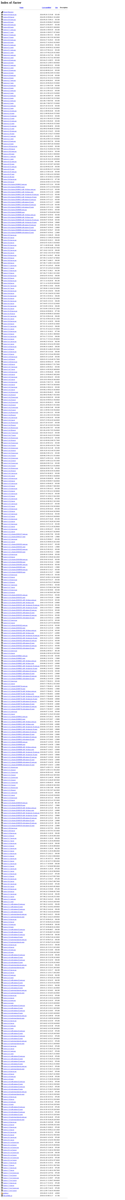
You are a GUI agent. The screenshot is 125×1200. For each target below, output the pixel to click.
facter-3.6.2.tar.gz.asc (10, 306)
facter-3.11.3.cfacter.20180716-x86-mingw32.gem (18, 704)
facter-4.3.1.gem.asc (9, 65)
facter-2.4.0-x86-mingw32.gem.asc (14, 1081)
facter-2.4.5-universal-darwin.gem (13, 993)
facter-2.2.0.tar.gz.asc (10, 1122)
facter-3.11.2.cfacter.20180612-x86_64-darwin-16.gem (20, 729)
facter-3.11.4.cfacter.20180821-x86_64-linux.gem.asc (19, 661)
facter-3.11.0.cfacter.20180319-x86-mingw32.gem (18, 820)
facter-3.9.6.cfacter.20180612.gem (14, 187)
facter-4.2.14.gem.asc (10, 111)
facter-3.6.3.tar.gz (8, 303)
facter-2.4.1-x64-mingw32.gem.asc (14, 1061)
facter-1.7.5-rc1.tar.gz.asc (11, 1178)
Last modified (46, 7)
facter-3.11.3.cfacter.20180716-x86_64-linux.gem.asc (19, 691)
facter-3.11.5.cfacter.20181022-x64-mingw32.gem (18, 648)
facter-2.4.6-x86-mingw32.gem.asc (14, 955)
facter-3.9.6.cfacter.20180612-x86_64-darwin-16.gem (20, 197)
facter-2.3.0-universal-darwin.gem (13, 1119)
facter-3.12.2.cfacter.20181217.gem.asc (15, 534)
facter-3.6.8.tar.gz (8, 283)
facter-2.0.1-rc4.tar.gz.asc (11, 1142)
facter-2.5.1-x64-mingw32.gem (13, 912)
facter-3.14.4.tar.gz (9, 384)
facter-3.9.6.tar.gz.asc (10, 179)
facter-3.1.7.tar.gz (8, 841)
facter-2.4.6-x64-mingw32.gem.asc (14, 960)
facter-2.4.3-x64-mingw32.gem (13, 1038)
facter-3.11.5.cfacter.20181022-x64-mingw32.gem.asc (20, 645)
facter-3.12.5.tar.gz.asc (10, 514)
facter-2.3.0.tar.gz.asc (10, 1097)
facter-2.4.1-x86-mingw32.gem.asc (14, 1056)
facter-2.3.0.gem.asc (9, 1102)
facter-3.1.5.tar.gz (8, 851)
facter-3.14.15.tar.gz (9, 445)
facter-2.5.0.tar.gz (8, 922)
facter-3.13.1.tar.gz (9, 506)
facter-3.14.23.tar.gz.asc (10, 397)
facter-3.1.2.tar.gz (8, 866)
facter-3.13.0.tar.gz (9, 511)
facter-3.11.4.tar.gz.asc (10, 651)
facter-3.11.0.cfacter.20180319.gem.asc (15, 803)
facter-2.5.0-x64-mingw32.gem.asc (14, 934)
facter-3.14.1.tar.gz (9, 476)
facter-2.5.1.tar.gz (8, 896)
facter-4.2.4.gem (8, 98)
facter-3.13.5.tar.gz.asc (10, 483)
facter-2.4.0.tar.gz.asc (10, 1071)
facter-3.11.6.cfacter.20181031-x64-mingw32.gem (18, 618)
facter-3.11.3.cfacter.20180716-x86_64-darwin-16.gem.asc (21, 696)
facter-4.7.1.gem (8, 32)
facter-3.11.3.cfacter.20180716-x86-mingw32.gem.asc (20, 701)
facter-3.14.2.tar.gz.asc (10, 417)
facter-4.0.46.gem (8, 177)
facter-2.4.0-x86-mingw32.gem (13, 1084)
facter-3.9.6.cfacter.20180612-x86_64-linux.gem (18, 192)
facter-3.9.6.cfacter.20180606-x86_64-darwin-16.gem (20, 222)
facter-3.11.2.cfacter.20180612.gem (14, 719)
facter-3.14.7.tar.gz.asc (10, 367)
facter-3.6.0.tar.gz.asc (10, 321)
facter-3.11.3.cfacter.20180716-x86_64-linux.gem (18, 694)
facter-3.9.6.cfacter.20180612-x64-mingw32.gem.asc (19, 204)
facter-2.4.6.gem (8, 952)
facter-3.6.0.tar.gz (8, 324)
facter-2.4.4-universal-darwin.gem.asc (15, 1016)
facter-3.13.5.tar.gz (9, 486)
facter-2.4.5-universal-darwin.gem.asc (15, 990)
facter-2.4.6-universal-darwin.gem (13, 967)
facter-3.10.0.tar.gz (9, 831)
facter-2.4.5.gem (8, 978)
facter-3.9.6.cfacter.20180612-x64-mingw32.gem (18, 207)
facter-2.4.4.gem (8, 1003)
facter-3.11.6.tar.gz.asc (10, 590)
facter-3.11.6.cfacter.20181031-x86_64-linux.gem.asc (19, 600)
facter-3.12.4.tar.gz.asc (10, 519)
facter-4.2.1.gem (8, 139)
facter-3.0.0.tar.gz (8, 891)
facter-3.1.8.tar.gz (8, 836)
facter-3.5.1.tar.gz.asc (10, 326)
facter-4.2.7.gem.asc (9, 80)
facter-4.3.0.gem (8, 73)
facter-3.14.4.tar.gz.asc (10, 382)
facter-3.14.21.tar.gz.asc (10, 407)
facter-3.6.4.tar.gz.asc (10, 296)
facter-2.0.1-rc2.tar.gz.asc (11, 1152)
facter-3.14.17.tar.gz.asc (10, 433)
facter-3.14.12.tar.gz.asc (10, 458)
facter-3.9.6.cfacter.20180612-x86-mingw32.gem (18, 202)
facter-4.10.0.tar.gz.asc (10, 146)
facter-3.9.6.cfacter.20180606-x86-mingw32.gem (18, 227)
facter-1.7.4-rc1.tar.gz (10, 1190)
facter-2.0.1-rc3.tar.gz (10, 1150)
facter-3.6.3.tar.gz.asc (10, 301)
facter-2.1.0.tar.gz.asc (10, 1127)
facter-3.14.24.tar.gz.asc (10, 392)
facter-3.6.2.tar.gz (8, 308)
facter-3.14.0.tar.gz (9, 481)
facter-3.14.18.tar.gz (9, 430)
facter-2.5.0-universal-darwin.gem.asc (15, 940)
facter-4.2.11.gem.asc (10, 126)
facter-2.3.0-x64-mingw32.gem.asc (14, 1112)
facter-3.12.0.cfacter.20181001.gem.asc (15, 564)
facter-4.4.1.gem (8, 57)
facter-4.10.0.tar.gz (9, 149)
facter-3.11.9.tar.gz (9, 577)
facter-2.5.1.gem (8, 901)
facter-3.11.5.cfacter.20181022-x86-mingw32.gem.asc (20, 640)
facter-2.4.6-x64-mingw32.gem (13, 962)
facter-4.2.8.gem (8, 78)
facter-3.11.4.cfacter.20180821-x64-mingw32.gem (18, 678)
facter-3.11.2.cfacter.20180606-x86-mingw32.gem (18, 760)
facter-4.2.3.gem (8, 103)
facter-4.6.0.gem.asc (9, 40)
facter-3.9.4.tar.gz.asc (10, 240)
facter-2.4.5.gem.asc (9, 975)
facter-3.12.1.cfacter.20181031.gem (14, 547)
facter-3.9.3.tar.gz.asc (10, 245)
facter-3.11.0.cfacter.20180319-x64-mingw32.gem (18, 825)
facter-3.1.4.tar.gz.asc (10, 853)
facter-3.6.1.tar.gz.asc (10, 316)
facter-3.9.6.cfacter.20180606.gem (14, 212)
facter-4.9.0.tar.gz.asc (10, 14)
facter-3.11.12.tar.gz (9, 780)
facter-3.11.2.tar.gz (9, 714)
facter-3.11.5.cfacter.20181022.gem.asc (15, 625)
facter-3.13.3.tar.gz (9, 496)
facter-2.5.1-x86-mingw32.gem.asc (14, 904)
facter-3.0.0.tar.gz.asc (10, 889)
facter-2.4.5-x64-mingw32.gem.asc (14, 985)
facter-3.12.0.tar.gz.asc (10, 554)
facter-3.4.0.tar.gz (8, 349)
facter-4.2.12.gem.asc (10, 121)
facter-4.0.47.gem (8, 174)
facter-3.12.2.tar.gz (9, 531)
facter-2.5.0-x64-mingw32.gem (13, 937)
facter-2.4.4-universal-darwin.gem (13, 1018)
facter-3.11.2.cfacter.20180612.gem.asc (15, 716)
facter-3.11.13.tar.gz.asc (10, 772)
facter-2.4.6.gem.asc (9, 950)
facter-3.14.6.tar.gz (9, 374)
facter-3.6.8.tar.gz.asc (10, 281)
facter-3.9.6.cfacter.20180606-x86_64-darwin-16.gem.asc (21, 220)
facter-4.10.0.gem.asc (10, 151)
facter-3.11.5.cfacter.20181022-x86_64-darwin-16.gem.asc (21, 635)
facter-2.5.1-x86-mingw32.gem (13, 907)
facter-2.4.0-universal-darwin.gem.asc (15, 1092)
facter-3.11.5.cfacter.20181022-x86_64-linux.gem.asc (19, 630)
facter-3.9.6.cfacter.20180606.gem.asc (15, 210)
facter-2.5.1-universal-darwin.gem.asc (15, 914)
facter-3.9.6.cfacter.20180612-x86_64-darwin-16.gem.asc (21, 194)
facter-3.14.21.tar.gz (9, 410)
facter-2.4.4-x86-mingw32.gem (13, 1008)
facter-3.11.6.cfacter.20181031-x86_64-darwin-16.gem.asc (21, 605)
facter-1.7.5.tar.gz (8, 1170)
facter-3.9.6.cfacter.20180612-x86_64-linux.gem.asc (19, 189)
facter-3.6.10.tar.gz (9, 313)
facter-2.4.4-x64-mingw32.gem (13, 1013)
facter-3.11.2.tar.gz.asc (10, 711)
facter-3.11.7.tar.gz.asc (10, 585)
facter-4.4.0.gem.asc (9, 60)
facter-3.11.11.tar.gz (9, 785)
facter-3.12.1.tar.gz (9, 542)
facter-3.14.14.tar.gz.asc (10, 448)
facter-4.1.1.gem (8, 159)
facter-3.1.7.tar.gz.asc (10, 838)
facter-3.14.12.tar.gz (9, 460)
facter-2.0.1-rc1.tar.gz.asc (11, 1157)
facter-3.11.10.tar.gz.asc (10, 787)
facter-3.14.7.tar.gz (9, 369)
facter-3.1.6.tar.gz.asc (10, 843)
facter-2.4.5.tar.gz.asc (10, 970)
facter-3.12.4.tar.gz (9, 521)
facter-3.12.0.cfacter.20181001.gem (14, 567)
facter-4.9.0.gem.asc (9, 19)
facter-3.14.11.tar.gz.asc (10, 463)
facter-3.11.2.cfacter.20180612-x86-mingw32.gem (18, 734)
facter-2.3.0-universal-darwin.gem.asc (15, 1117)
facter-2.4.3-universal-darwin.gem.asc (15, 1041)
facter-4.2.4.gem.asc (9, 96)
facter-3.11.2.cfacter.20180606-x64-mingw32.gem (18, 765)
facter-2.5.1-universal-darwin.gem (13, 917)
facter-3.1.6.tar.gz (8, 846)
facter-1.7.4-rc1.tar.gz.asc (11, 1188)
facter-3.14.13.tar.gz (9, 455)
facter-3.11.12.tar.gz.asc (10, 777)
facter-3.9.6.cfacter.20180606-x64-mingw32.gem (18, 232)
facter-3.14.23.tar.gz (9, 400)
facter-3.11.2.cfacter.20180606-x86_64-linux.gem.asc (19, 747)
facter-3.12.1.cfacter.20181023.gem (14, 552)
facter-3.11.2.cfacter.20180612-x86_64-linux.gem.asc (19, 722)
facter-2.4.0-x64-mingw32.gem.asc (14, 1087)
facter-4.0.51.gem (8, 169)
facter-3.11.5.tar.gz (9, 623)
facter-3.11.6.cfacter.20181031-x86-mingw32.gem (18, 613)
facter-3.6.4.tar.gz (8, 298)
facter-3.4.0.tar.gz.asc (10, 346)
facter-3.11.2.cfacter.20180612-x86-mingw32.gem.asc (20, 732)
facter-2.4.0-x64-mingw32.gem (13, 1089)
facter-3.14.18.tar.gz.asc (10, 428)
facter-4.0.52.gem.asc (10, 161)
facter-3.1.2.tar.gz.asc (10, 863)
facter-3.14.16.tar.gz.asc (10, 438)
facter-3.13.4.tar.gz (9, 491)
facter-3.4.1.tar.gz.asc (10, 341)
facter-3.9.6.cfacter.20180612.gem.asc (15, 184)
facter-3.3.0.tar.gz (8, 354)
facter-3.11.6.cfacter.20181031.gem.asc (15, 595)
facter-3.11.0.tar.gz (9, 800)
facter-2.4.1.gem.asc (9, 1051)
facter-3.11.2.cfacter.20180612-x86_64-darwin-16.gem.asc (21, 727)
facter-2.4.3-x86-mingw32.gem (13, 1033)
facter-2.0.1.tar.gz (8, 1140)
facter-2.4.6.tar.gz (8, 947)
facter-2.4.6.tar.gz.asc (10, 945)
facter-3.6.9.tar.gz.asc (10, 275)
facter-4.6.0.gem (8, 42)
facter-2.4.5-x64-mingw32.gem (13, 988)
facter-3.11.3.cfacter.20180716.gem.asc (15, 686)
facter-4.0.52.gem (8, 164)
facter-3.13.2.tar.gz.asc (10, 498)
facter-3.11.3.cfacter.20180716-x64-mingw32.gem (18, 709)
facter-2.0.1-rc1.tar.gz (10, 1160)
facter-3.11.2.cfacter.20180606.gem (14, 744)
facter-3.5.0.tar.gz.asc (10, 331)
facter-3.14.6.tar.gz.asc (10, 372)
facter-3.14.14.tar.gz (9, 450)
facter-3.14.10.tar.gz (9, 471)
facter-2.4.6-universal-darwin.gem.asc (15, 965)
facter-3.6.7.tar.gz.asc (10, 286)
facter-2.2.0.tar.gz (8, 1125)
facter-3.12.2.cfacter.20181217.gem (14, 537)
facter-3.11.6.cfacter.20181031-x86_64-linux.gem (18, 602)
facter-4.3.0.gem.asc (9, 70)
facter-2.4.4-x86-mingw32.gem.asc (14, 1005)
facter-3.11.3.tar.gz (9, 684)
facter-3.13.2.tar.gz (9, 501)
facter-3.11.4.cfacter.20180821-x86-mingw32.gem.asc (20, 671)
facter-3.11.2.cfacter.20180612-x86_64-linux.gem (18, 724)
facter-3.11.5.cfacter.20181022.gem (14, 628)
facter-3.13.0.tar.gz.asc (10, 509)
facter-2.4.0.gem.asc (9, 1076)
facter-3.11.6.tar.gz (9, 592)
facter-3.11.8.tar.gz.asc (10, 580)
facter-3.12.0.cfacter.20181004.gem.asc (15, 559)
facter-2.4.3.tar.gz (8, 1023)
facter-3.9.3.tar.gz (8, 248)
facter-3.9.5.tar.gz (8, 237)
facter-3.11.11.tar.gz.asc (10, 782)
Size (56, 7)
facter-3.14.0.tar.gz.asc (10, 478)
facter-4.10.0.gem (8, 154)
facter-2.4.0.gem (8, 1079)
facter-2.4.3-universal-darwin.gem (13, 1043)
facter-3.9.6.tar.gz (8, 182)
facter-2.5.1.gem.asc (9, 899)
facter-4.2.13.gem (8, 118)
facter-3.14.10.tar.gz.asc (10, 468)
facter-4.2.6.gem (8, 88)
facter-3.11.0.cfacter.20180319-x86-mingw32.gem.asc (20, 818)
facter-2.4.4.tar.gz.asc (10, 995)
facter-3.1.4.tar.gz (8, 856)
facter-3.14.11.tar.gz (9, 466)
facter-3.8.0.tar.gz (8, 263)
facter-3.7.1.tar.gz (8, 268)
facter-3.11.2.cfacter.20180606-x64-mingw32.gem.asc (20, 762)
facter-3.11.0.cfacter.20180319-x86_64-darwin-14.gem (20, 815)
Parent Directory (8, 12)
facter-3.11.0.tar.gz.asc (10, 798)
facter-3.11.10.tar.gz (9, 790)
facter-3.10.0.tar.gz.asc (10, 828)
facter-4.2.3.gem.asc (9, 101)
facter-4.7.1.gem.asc (9, 30)
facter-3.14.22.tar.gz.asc (10, 402)
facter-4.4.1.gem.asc (9, 55)
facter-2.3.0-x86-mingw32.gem (13, 1109)
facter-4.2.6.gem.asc (9, 85)
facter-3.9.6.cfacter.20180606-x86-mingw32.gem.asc (19, 225)
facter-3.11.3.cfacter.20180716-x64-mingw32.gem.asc (20, 706)
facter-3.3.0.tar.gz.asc (10, 351)
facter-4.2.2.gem (8, 108)
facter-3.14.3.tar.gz (9, 390)
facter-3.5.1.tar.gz (8, 329)
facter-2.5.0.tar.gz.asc (10, 919)
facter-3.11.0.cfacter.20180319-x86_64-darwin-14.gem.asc (21, 813)
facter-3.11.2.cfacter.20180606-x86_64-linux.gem (18, 749)
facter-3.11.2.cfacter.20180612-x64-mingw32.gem (18, 739)
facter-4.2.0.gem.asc (9, 141)
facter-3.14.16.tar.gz (9, 440)
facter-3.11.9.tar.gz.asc (10, 575)
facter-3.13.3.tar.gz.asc (10, 493)
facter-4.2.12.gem (8, 123)
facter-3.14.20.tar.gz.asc (10, 412)
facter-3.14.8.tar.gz (9, 364)
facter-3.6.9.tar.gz (8, 278)
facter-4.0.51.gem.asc (10, 166)
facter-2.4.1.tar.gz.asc (10, 1046)
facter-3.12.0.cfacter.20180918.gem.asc (15, 569)
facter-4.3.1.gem (8, 68)
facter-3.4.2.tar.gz (8, 339)
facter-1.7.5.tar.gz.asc (10, 1168)
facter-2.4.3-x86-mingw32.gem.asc (14, 1031)
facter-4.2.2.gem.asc (9, 106)
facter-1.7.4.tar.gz (8, 1185)
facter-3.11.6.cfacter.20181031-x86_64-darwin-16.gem (20, 607)
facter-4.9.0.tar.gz (8, 17)
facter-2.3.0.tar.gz (8, 1099)
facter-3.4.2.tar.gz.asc (10, 336)
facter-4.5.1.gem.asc (9, 50)
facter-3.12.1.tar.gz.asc (10, 539)
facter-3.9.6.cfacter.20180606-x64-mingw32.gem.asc (19, 230)
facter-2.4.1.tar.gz (8, 1048)
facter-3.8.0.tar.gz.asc (10, 260)
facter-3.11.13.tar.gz (9, 775)
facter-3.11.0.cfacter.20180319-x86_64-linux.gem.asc (19, 808)
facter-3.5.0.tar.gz (8, 334)
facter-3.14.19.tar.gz (9, 425)
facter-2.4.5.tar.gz (8, 972)
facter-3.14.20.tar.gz (9, 415)
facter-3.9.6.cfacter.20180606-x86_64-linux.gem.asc (19, 215)
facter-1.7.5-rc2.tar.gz (10, 1175)
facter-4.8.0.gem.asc (9, 25)
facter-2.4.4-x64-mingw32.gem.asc (14, 1010)
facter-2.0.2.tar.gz (8, 1135)
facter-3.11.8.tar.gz (9, 582)
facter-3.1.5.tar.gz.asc (10, 848)
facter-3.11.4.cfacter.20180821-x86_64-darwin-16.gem (20, 668)
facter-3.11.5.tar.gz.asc (10, 620)
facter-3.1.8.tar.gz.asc (10, 833)
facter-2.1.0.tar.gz (8, 1130)
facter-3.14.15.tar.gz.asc (10, 443)
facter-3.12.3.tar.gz (9, 526)
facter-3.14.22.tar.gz (9, 405)
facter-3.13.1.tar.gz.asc (10, 504)
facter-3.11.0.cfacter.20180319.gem (14, 805)
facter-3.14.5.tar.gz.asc (10, 377)
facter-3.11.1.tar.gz (9, 795)
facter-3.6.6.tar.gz (8, 293)
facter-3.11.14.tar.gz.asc (10, 767)
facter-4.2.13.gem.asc (10, 116)
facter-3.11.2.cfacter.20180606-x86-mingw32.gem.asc (20, 757)
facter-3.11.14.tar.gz (9, 770)
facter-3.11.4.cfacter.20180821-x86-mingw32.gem (18, 673)
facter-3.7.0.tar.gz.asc (10, 270)
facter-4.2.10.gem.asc (10, 131)
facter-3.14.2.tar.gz (9, 420)
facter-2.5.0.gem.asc (9, 924)
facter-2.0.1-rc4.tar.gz (10, 1145)
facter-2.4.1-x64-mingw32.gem (13, 1064)
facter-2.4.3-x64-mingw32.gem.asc (14, 1036)
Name (21, 7)
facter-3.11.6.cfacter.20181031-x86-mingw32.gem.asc (20, 610)
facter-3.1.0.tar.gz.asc (10, 874)
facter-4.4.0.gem (8, 63)
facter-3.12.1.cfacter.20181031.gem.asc (15, 544)
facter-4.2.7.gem (8, 83)
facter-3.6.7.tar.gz (8, 288)
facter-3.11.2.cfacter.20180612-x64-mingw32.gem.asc (20, 737)
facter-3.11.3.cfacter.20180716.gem (14, 689)
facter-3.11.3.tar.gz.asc (10, 681)
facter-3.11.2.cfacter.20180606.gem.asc (15, 742)
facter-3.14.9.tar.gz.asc (10, 357)
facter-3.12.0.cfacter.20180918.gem (14, 572)
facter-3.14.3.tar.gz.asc (10, 387)
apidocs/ (5, 1193)
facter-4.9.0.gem (8, 22)
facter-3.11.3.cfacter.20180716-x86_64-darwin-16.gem (20, 699)
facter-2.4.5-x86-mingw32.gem (13, 983)
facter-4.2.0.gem (8, 144)
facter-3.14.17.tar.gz (9, 435)
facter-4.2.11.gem (8, 128)
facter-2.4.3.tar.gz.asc (10, 1021)
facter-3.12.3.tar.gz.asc (10, 524)
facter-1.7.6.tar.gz (8, 1165)
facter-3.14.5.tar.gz (9, 379)
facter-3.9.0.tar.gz (8, 258)
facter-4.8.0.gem (8, 27)
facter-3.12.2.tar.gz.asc (10, 529)
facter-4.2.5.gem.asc (9, 90)
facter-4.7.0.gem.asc (9, 35)
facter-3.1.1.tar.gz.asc (10, 869)
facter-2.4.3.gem (8, 1028)
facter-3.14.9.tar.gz (9, 359)
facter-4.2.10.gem (8, 134)
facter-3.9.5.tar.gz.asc (10, 235)
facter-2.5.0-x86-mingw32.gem (13, 932)
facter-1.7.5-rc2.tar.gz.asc (11, 1173)
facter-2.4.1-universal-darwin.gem (13, 1069)
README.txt (7, 1195)
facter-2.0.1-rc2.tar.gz (10, 1155)
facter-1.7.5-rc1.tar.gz (10, 1180)
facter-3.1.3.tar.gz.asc (10, 858)
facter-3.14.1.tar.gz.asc (10, 473)
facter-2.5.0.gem (8, 927)
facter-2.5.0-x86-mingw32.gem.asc (14, 929)
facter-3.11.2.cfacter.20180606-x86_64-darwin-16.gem (20, 754)
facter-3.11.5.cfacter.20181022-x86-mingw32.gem (18, 643)
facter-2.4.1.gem (8, 1054)
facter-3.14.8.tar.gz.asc (10, 362)
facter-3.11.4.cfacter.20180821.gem (14, 658)
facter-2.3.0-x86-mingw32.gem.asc (14, 1107)
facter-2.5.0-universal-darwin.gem (13, 942)
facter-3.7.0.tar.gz (8, 273)
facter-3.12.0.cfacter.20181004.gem (14, 562)
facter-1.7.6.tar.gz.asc (10, 1163)
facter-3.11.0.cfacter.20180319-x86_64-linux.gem (18, 810)
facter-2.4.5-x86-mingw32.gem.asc (14, 980)
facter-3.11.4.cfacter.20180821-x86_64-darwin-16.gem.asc (21, 666)
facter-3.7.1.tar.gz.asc (10, 265)
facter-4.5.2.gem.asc (9, 45)
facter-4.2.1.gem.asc (9, 136)
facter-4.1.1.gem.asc (9, 156)
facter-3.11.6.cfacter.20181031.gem (14, 597)
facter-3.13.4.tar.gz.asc (10, 488)
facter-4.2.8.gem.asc (9, 75)
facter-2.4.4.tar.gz (8, 998)
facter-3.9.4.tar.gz (8, 243)
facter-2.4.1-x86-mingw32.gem (13, 1059)
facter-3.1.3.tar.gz (8, 861)
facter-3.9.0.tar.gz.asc (10, 255)
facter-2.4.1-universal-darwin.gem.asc (15, 1066)
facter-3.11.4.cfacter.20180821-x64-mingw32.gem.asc (20, 676)
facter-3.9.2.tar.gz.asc (10, 250)
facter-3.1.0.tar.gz (8, 876)
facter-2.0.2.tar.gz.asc (10, 1132)
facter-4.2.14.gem (8, 113)
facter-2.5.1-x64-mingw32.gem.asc (14, 909)
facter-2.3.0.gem (8, 1104)
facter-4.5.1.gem (8, 52)
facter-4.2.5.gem (8, 93)
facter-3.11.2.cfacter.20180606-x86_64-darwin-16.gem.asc (21, 752)
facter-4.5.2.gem (8, 47)
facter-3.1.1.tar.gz (8, 871)
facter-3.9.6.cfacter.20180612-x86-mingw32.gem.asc (19, 199)
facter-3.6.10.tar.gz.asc (10, 311)
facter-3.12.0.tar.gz (9, 557)
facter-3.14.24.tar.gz (9, 395)
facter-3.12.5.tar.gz (9, 516)
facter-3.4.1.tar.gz (8, 344)
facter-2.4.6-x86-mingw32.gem (13, 957)
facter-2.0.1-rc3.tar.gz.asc (11, 1147)
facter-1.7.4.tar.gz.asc (10, 1183)
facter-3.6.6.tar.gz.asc (10, 291)
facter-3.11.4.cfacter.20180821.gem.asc (15, 656)
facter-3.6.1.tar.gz (8, 319)
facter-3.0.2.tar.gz (8, 881)
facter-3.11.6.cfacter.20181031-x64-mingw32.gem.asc (20, 615)
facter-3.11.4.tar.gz (9, 653)
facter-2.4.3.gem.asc (9, 1026)
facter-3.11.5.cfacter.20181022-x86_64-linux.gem (18, 633)
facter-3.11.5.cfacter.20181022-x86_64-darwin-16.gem (20, 638)
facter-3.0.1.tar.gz (8, 886)
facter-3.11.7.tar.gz (9, 587)
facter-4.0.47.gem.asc (10, 172)
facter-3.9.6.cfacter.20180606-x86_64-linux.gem (18, 217)
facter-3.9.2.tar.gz (8, 253)
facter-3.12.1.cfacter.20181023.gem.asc (15, 549)
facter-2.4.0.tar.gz (8, 1074)
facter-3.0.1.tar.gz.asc (10, 884)
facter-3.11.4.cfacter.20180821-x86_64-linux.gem (18, 663)
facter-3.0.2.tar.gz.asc (10, 879)
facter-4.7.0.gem (8, 37)
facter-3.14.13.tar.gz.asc (10, 453)
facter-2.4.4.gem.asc (9, 1000)
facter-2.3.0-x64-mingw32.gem (13, 1114)
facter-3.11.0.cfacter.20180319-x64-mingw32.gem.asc (20, 823)
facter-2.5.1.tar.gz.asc (10, 894)
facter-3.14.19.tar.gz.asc (10, 422)
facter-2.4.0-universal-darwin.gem (13, 1094)
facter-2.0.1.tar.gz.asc (10, 1137)
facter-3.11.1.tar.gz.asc (10, 793)
